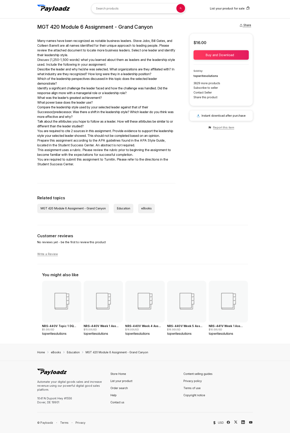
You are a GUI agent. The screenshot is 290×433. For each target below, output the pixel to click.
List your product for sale (227, 8)
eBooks (146, 208)
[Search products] (180, 8)
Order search (119, 388)
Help (113, 395)
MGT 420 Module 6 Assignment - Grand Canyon (73, 208)
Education (123, 208)
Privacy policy (192, 381)
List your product (121, 381)
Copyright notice (194, 395)
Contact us (117, 402)
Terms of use (192, 388)
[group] (61, 308)
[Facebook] (228, 422)
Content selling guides (197, 373)
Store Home (118, 373)
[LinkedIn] (243, 422)
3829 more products (207, 83)
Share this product (205, 97)
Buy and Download (221, 55)
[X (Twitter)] (235, 422)
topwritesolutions (206, 76)
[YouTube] (251, 422)
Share (247, 25)
